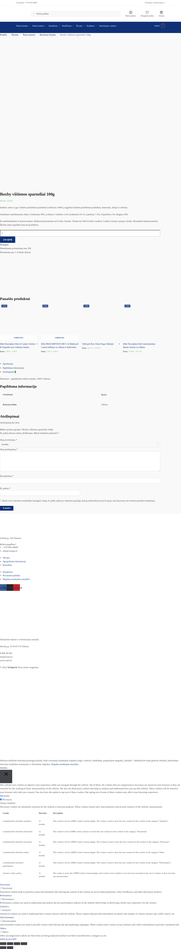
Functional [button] (5, 884)
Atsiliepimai (9, 372)
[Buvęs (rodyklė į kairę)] (3, 947)
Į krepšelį (7, 239)
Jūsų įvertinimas (8, 440)
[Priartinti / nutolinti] (24, 943)
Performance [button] (6, 895)
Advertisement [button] (7, 917)
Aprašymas (8, 364)
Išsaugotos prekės (147, 16)
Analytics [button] (4, 906)
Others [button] (3, 928)
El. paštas (5, 488)
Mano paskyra (130, 16)
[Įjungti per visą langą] (17, 943)
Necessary (7, 799)
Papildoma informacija (13, 368)
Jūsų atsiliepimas (9, 449)
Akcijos (161, 16)
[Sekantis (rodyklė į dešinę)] (10, 947)
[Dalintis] (10, 943)
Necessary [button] (5, 796)
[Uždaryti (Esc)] (3, 943)
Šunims (15, 35)
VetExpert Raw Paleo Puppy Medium (98, 344)
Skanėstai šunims (48, 35)
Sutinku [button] (3, 768)
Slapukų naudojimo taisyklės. (65, 764)
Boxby (104, 394)
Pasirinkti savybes (18, 356)
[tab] (92, 364)
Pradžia (3, 35)
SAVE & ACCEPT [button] (8, 939)
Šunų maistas (29, 35)
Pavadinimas (7, 476)
